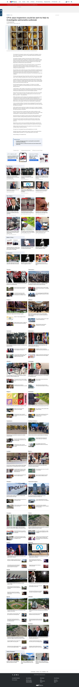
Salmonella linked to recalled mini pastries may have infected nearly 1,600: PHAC (28, 144)
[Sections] (7, 2)
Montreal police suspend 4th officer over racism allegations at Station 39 (20, 349)
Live (59, 1)
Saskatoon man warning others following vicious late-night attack (42, 212)
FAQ (40, 671)
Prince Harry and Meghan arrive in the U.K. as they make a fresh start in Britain (42, 177)
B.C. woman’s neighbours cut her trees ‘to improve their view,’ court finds (27, 662)
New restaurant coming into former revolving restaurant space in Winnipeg (42, 385)
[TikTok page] (14, 674)
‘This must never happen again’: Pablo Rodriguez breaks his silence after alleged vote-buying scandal (20, 355)
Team (47, 671)
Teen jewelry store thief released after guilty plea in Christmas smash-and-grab (37, 466)
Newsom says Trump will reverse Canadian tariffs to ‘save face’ (41, 190)
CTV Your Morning (39, 1)
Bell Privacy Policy (28, 679)
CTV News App (33, 671)
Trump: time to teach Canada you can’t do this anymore (13, 190)
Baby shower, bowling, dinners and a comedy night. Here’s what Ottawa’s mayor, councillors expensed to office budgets (38, 314)
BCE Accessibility (14, 679)
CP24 (41, 679)
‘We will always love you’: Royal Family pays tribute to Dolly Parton (27, 212)
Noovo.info (55, 679)
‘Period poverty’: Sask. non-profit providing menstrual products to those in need (20, 415)
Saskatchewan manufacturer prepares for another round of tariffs (16, 435)
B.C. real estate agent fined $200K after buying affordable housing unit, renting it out (42, 294)
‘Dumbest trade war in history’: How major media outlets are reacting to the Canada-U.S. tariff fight (13, 248)
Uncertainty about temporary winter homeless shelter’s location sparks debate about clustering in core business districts (20, 470)
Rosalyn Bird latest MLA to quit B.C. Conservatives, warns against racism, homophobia (20, 532)
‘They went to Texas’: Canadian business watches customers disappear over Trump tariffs (42, 506)
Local (20, 1)
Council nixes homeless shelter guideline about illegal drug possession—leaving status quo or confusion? (16, 466)
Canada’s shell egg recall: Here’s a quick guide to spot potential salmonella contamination (27, 141)
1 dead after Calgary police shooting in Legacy (15, 313)
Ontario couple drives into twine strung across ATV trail (38, 405)
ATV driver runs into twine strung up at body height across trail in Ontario (27, 232)
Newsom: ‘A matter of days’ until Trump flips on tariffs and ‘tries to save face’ (13, 212)
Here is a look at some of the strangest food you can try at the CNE (42, 263)
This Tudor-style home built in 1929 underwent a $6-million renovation (13, 263)
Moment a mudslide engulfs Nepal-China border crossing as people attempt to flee (13, 232)
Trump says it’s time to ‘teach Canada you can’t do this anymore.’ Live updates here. (13, 177)
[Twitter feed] (12, 674)
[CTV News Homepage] (13, 1)
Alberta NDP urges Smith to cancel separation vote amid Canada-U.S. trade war (37, 345)
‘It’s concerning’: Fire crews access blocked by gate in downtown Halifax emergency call (16, 376)
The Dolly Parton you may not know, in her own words (38, 583)
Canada (23, 1)
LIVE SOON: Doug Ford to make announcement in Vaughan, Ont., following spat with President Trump (20, 294)
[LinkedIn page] (18, 674)
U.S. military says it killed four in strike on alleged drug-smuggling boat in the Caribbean (42, 532)
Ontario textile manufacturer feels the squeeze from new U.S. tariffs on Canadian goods (42, 415)
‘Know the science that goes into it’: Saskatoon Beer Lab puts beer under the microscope (20, 440)
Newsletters (44, 671)
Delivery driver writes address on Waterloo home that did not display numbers (42, 662)
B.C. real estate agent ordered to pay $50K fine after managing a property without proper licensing (38, 284)
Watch (28, 1)
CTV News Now (54, 1)
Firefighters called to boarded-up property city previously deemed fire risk (42, 349)
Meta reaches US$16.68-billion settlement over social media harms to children (27, 190)
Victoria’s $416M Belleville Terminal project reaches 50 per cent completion (42, 500)
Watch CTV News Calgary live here (19, 316)
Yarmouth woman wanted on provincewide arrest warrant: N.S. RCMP (20, 385)
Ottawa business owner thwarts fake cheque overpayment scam (42, 232)
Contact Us (38, 671)
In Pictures (32, 1)
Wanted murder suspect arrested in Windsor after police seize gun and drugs (16, 496)
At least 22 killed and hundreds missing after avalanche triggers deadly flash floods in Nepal (38, 527)
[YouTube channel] (16, 674)
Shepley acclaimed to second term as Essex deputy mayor (20, 500)
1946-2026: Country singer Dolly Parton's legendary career (41, 248)
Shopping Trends (47, 1)
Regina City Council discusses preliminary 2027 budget (19, 409)
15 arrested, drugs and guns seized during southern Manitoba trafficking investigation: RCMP (20, 537)
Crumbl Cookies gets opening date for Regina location (16, 405)
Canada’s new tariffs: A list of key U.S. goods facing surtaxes (27, 248)
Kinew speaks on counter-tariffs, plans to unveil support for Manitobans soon (38, 376)
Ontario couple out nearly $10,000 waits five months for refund (13, 662)
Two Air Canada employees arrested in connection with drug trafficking (27, 177)
